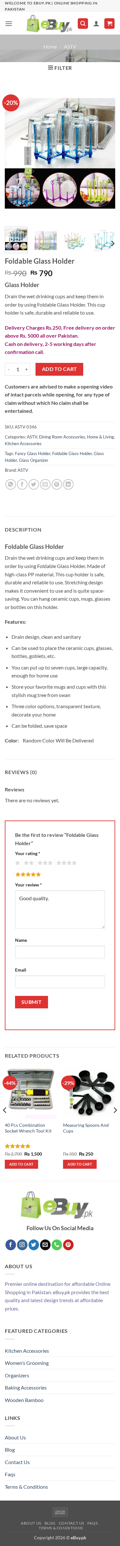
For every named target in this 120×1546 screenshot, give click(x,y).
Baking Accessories (26, 1387)
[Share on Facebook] (22, 484)
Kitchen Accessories (23, 443)
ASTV (70, 47)
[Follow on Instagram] (22, 1244)
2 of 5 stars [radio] (28, 863)
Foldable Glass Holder (72, 453)
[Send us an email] (45, 1244)
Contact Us (17, 1462)
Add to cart (59, 369)
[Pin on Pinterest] (57, 484)
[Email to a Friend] (45, 484)
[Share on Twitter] (33, 484)
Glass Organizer (33, 460)
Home (50, 47)
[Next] (105, 153)
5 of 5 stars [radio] (27, 874)
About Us (15, 1437)
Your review (28, 884)
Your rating (27, 853)
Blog (10, 1449)
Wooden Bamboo (24, 1400)
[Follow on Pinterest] (68, 1244)
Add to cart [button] (21, 1164)
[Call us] (57, 1244)
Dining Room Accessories (62, 436)
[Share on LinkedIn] (68, 484)
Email (20, 970)
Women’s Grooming (27, 1363)
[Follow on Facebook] (10, 1244)
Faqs (10, 1474)
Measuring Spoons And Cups (86, 1128)
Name (21, 940)
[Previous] (15, 153)
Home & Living (100, 436)
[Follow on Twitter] (33, 1244)
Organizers (17, 1375)
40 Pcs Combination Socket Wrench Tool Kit (28, 1128)
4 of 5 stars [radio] (65, 863)
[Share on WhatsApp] (10, 484)
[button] (8, 23)
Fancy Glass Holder (32, 453)
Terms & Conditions (26, 1487)
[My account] (96, 23)
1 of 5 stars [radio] (16, 863)
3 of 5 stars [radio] (44, 863)
